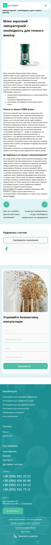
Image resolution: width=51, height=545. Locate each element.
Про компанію (10, 446)
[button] (25, 536)
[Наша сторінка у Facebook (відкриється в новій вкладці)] (13, 542)
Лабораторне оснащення (13, 412)
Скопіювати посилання (25, 240)
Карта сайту (25, 531)
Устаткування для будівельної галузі (18, 401)
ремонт (12, 196)
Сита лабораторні (10, 416)
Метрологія (7, 436)
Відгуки (7, 455)
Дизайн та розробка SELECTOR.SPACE (25, 523)
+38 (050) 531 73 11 (16, 489)
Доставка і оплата (12, 464)
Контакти (7, 460)
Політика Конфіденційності (25, 528)
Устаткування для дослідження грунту (19, 405)
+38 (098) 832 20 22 (17, 476)
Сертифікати (9, 451)
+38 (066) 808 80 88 (17, 480)
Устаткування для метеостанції (16, 408)
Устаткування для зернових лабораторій (20, 397)
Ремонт (6, 432)
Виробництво (10, 391)
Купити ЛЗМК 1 (8, 189)
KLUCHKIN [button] (13, 6)
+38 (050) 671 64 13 (17, 485)
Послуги (7, 426)
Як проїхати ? (13, 511)
